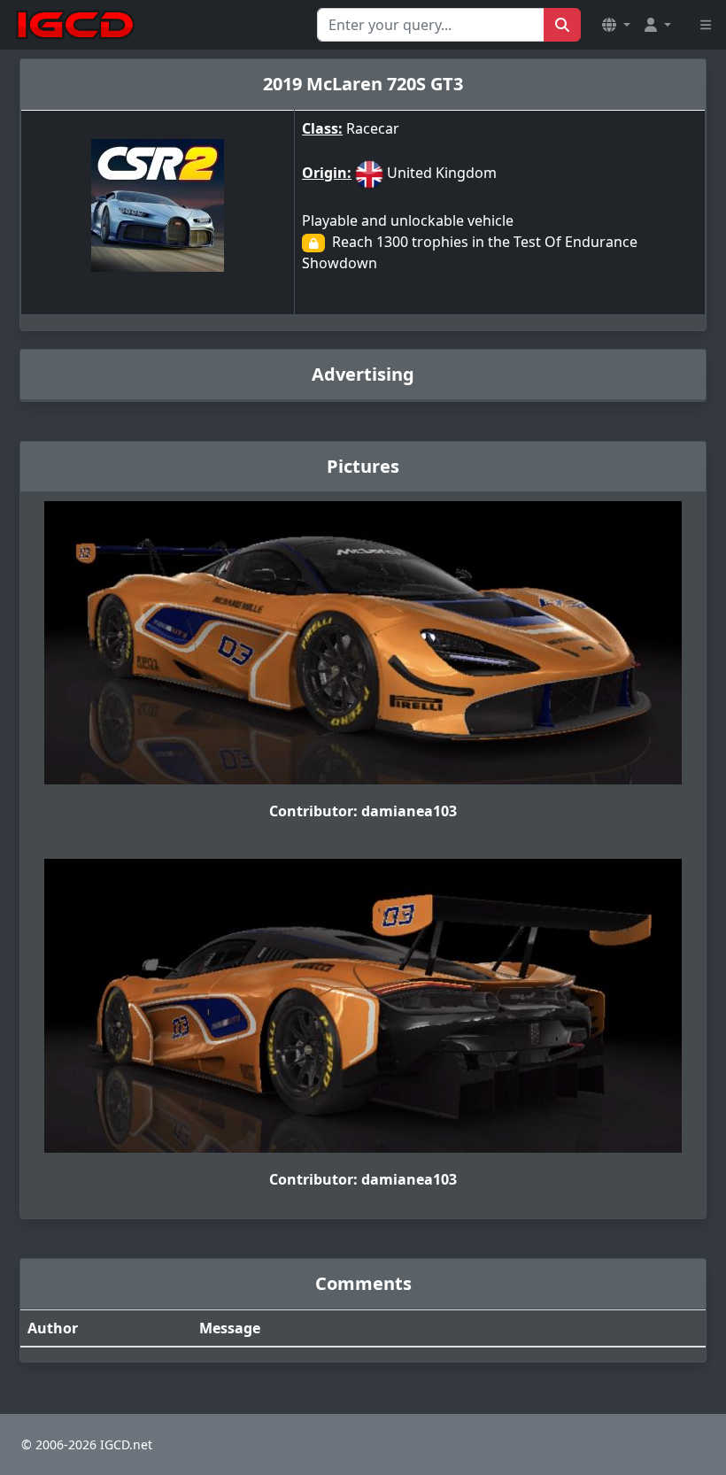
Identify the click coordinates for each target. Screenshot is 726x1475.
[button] (616, 24)
